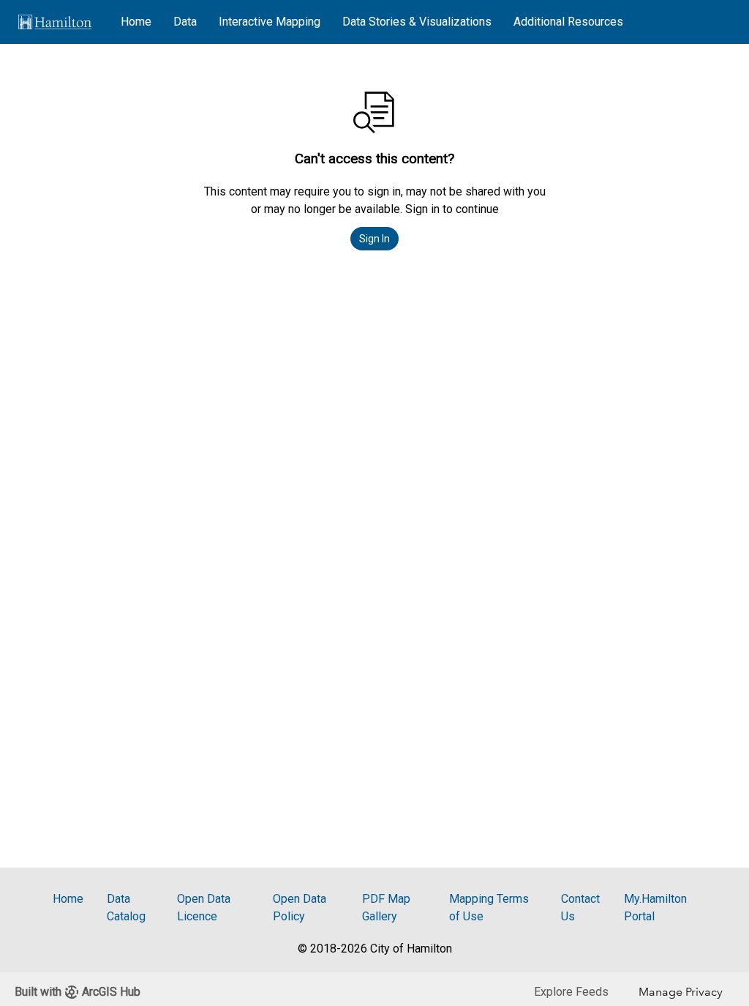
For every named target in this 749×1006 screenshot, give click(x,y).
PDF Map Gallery (386, 907)
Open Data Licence (203, 907)
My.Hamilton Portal (655, 907)
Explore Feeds (571, 992)
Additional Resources (568, 22)
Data (185, 22)
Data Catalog (126, 907)
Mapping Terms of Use (489, 907)
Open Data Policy (299, 907)
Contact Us (580, 907)
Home (136, 22)
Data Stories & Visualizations (417, 22)
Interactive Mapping (269, 22)
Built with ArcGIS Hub (77, 992)
